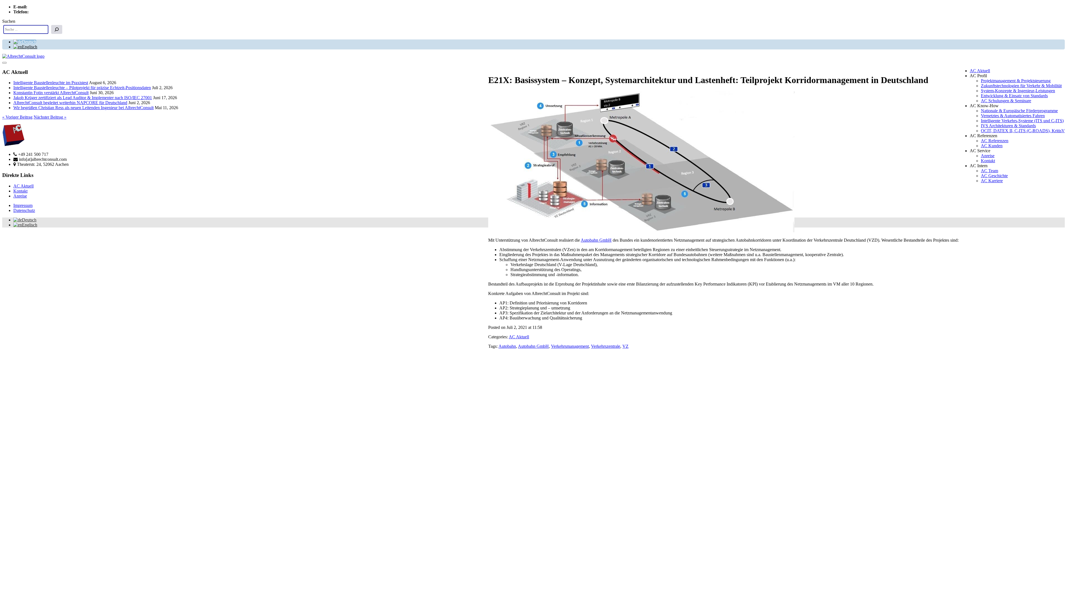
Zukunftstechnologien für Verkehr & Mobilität (1021, 85)
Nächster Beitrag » (50, 117)
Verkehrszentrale (605, 346)
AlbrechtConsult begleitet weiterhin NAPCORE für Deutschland (70, 102)
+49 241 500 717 (45, 11)
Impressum (23, 205)
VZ (625, 346)
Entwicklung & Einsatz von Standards (1014, 95)
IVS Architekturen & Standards (1008, 125)
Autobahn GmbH (596, 240)
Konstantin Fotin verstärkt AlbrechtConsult (51, 92)
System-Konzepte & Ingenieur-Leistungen (1018, 90)
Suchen (8, 21)
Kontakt (988, 160)
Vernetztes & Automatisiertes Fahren (1013, 115)
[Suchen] (56, 29)
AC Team (989, 170)
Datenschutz (24, 210)
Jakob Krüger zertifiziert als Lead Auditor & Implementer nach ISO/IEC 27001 (82, 97)
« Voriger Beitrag (17, 117)
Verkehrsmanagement (570, 346)
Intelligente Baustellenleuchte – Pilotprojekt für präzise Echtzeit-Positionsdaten (82, 87)
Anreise (987, 155)
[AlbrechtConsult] (23, 56)
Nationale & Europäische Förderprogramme (1019, 110)
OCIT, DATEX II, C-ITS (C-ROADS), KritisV (1023, 130)
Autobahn (507, 346)
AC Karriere (992, 180)
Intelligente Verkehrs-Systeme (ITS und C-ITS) (1022, 120)
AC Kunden (992, 145)
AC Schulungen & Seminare (1006, 100)
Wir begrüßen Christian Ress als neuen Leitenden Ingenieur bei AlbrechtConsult (83, 107)
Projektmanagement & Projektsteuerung (1016, 80)
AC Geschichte (994, 175)
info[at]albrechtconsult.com (52, 6)
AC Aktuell (980, 70)
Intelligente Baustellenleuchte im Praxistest (50, 82)
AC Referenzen (994, 140)
